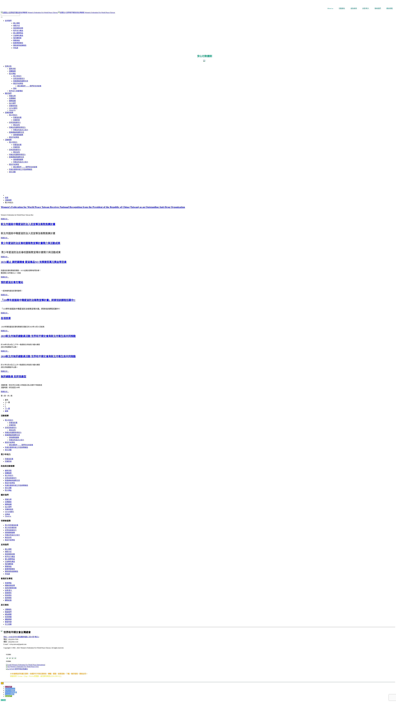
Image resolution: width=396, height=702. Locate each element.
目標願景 (8, 502)
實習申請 (8, 622)
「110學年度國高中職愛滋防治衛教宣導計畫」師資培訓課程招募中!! (38, 300)
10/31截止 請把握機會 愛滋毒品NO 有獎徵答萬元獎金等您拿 (34, 262)
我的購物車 (17, 38)
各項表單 (6, 318)
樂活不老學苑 (10, 442)
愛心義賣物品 (18, 33)
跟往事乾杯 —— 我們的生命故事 (21, 445)
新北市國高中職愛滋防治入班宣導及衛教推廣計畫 (28, 224)
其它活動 (8, 450)
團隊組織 (8, 504)
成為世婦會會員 (10, 588)
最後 (6, 411)
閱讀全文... (5, 219)
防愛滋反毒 (13, 423)
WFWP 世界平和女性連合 (18, 669)
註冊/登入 (8, 590)
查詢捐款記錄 (18, 28)
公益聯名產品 (18, 35)
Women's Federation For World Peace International (28, 665)
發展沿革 (8, 499)
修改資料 (8, 595)
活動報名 (8, 609)
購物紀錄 (8, 600)
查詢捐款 (8, 598)
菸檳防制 (12, 425)
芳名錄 (15, 48)
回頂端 (3, 700)
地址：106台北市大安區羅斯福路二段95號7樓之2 (21, 637)
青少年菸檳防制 (10, 528)
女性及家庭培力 (10, 427)
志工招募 (8, 624)
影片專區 (8, 490)
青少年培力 (9, 420)
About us (8, 516)
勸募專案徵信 (18, 43)
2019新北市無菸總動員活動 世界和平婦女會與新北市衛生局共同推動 (38, 336)
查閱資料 (8, 593)
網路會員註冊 (10, 585)
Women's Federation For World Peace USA (24, 666)
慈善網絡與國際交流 (12, 435)
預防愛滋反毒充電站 (12, 282)
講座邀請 (8, 619)
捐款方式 (16, 25)
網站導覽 (8, 614)
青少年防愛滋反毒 (11, 525)
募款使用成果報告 (19, 45)
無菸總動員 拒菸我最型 (13, 376)
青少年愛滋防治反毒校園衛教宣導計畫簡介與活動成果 (30, 243)
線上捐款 (16, 23)
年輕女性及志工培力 (16, 440)
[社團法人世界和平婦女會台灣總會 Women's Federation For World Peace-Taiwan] (58, 12)
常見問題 (8, 617)
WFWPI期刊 (9, 512)
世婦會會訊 (9, 509)
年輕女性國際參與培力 (13, 432)
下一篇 (7, 408)
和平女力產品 (18, 30)
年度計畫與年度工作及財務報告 (16, 447)
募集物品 (16, 40)
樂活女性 (12, 430)
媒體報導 (8, 473)
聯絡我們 (8, 612)
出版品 (7, 514)
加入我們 (8, 507)
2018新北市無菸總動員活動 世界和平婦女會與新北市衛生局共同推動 (38, 356)
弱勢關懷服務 (14, 437)
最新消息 (8, 470)
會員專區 (8, 583)
